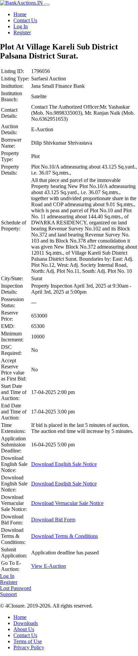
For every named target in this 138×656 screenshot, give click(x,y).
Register (22, 32)
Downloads (25, 623)
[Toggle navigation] (47, 5)
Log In (20, 26)
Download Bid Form (53, 519)
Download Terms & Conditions (64, 536)
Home (19, 14)
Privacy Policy (28, 647)
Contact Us (25, 20)
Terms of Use (27, 641)
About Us (23, 629)
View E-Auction (48, 566)
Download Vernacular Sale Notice (67, 503)
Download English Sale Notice (64, 464)
